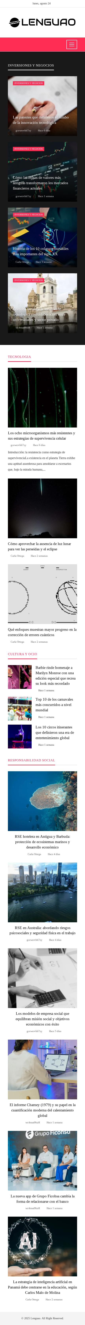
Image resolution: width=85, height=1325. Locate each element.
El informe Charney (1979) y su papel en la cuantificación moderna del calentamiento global (43, 1110)
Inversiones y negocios (28, 83)
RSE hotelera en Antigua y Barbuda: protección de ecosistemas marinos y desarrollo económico (42, 841)
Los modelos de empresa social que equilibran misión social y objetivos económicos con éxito (42, 1018)
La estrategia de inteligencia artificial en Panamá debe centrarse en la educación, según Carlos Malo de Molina (42, 1287)
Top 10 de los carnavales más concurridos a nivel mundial (54, 704)
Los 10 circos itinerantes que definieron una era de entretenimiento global (55, 732)
